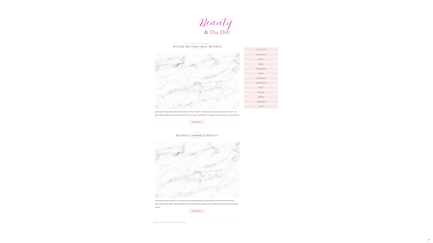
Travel (261, 106)
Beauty (261, 64)
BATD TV (197, 132)
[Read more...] (197, 122)
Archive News (190, 43)
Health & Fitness (261, 83)
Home (261, 88)
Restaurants (261, 102)
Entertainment (203, 43)
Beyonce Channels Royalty (197, 135)
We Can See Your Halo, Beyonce (197, 46)
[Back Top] (429, 240)
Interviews (261, 92)
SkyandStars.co (179, 222)
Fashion (261, 73)
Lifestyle (261, 97)
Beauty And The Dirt (216, 26)
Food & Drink (261, 78)
